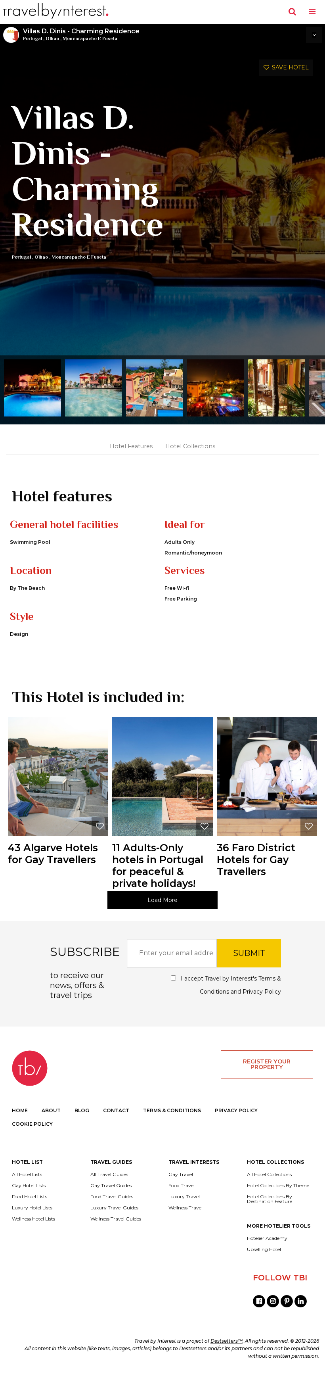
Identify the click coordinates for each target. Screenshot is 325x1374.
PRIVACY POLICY (236, 1110)
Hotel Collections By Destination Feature (269, 1199)
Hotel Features (131, 446)
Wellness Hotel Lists (33, 1219)
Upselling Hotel (264, 1249)
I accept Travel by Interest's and (230, 985)
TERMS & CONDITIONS (172, 1110)
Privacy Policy (262, 991)
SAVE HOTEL (289, 67)
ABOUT (51, 1110)
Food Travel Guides (111, 1196)
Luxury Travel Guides (114, 1207)
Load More (162, 900)
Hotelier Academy (267, 1238)
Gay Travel (180, 1174)
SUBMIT (249, 953)
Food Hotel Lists (29, 1196)
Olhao (52, 38)
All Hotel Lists (27, 1174)
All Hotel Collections (269, 1174)
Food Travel (181, 1185)
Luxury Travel (184, 1196)
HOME (20, 1110)
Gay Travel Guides (111, 1185)
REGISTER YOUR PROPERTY (267, 1064)
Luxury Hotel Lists (32, 1207)
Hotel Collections (190, 446)
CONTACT (116, 1110)
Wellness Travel (185, 1207)
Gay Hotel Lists (29, 1185)
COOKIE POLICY (32, 1124)
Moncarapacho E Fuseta (90, 38)
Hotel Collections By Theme (278, 1185)
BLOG (82, 1110)
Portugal (32, 38)
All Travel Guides (109, 1174)
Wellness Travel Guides (115, 1219)
